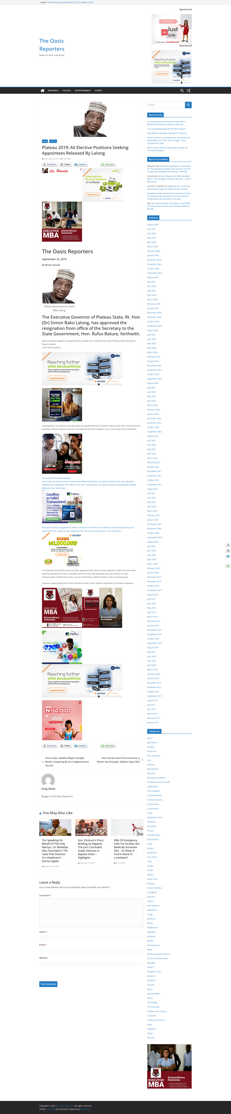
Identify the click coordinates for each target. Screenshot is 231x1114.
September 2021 (154, 484)
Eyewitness (152, 852)
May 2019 (151, 608)
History (150, 874)
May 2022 (151, 449)
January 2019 (153, 625)
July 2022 (151, 440)
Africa (149, 738)
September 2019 (154, 590)
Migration (151, 932)
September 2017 (154, 696)
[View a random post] (188, 90)
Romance (151, 980)
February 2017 (153, 718)
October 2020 (153, 533)
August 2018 (152, 647)
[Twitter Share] (228, 550)
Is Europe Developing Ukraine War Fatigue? (166, 129)
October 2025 (153, 268)
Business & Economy (156, 777)
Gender (150, 866)
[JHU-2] (102, 589)
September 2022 (154, 431)
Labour (150, 901)
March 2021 (152, 511)
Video (149, 1024)
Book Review (152, 769)
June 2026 (151, 233)
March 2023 (152, 405)
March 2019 (152, 616)
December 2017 (154, 683)
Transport (151, 1015)
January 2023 (153, 414)
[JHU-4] (62, 203)
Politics (67, 90)
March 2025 (152, 299)
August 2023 (152, 383)
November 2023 (154, 370)
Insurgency (152, 892)
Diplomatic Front (154, 817)
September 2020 (154, 537)
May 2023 (151, 396)
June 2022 (151, 445)
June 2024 (151, 339)
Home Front (152, 879)
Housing (151, 883)
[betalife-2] (62, 435)
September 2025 (154, 273)
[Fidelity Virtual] (62, 491)
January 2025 (153, 308)
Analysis (151, 747)
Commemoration (154, 795)
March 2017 (152, 713)
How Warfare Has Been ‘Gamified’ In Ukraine (167, 133)
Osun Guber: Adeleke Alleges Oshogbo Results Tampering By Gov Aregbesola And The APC (67, 762)
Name (43, 931)
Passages (151, 963)
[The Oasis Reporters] (42, 90)
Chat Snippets (153, 791)
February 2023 (153, 409)
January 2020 (153, 572)
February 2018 (153, 674)
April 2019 (151, 612)
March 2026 (152, 246)
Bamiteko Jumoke (155, 193)
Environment (153, 839)
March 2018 (152, 669)
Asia (149, 760)
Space (150, 989)
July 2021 (151, 493)
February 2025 (153, 304)
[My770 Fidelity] (62, 632)
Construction (153, 808)
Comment (45, 895)
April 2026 (151, 242)
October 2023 (153, 374)
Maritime (151, 918)
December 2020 (154, 524)
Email (43, 944)
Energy (150, 830)
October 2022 (153, 427)
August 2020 (152, 542)
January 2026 (153, 255)
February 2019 (153, 621)
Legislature (152, 910)
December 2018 (154, 630)
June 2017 (151, 709)
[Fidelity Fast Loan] (62, 389)
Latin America (153, 905)
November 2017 (154, 687)
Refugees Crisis (154, 971)
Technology (152, 1002)
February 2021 (153, 515)
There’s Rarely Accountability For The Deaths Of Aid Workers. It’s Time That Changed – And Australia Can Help (168, 140)
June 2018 (151, 656)
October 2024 (153, 321)
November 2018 (154, 634)
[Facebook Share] (228, 544)
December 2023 (154, 365)
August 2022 (152, 436)
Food (149, 861)
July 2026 (151, 229)
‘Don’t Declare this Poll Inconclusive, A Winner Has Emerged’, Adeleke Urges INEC (118, 760)
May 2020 (151, 555)
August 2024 (152, 330)
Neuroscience (153, 945)
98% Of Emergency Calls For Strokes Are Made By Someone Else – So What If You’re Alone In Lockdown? (127, 848)
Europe (150, 848)
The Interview (153, 1007)
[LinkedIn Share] (228, 555)
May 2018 (151, 660)
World (150, 1033)
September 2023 (154, 378)
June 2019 (151, 603)
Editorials (53, 90)
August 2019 (152, 594)
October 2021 (153, 480)
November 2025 (154, 264)
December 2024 (154, 312)
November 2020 (154, 528)
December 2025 (154, 260)
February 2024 (153, 356)
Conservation (153, 804)
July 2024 (151, 334)
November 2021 (154, 475)
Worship (151, 1037)
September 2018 (154, 643)
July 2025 (151, 282)
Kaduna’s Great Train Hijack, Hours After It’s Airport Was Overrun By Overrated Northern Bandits (168, 206)
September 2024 (154, 326)
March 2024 (152, 352)
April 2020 (151, 559)
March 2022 (152, 458)
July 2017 (151, 705)
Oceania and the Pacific (157, 958)
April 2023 (151, 401)
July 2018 (151, 652)
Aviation (150, 764)
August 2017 (152, 700)
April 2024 (151, 348)
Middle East (152, 927)
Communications (154, 799)
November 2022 (154, 423)
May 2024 (151, 343)
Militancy (151, 936)
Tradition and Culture (157, 1011)
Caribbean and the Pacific (158, 782)
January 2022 (153, 467)
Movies (150, 940)
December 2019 (154, 577)
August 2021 (152, 489)
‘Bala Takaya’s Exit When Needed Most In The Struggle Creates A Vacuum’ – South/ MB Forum (169, 179)
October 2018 (153, 638)
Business (151, 773)
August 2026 (152, 224)
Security (150, 985)
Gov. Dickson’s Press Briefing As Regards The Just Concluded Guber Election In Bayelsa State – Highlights (91, 848)
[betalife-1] (62, 170)
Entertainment (83, 90)
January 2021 (153, 519)
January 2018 (153, 678)
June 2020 (151, 550)
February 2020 (153, 568)
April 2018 (151, 665)
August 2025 (152, 277)
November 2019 (154, 581)
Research (151, 976)
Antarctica (151, 751)
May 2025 (151, 290)
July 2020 (151, 546)
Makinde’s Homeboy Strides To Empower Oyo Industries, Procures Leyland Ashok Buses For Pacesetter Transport (169, 196)
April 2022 (151, 453)
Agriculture (152, 742)
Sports (98, 90)
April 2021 (151, 506)
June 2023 (151, 392)
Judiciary (151, 896)
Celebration (152, 786)
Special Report (153, 993)
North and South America (158, 954)
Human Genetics (154, 888)
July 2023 (151, 387)
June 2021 (151, 497)
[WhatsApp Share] (228, 565)
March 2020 (152, 564)
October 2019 (153, 586)
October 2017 (153, 691)
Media (150, 923)
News (45, 141)
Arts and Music (154, 755)
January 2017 (153, 722)
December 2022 (154, 418)
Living (149, 914)
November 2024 (154, 317)
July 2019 (151, 599)
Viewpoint (151, 1029)
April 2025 (151, 295)
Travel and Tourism (156, 1020)
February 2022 (153, 462)
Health (150, 870)
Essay (149, 844)
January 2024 (153, 361)
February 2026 (153, 251)
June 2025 (151, 286)
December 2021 (154, 471)
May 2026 (151, 237)
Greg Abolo (66, 159)
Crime (150, 813)
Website (43, 957)
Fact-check (152, 857)
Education (151, 826)
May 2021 (151, 502)
